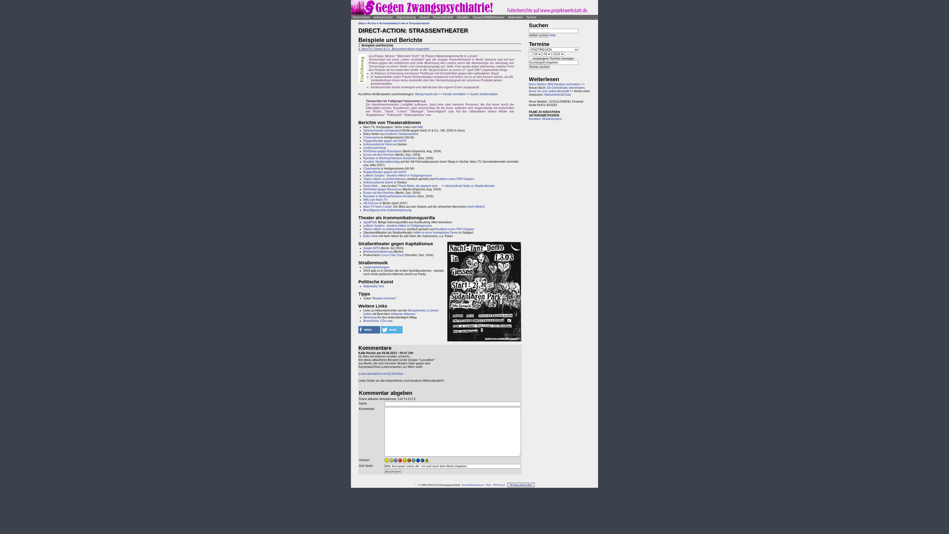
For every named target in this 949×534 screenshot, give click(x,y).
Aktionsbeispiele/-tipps (392, 23)
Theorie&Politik (443, 17)
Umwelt (424, 17)
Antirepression (383, 17)
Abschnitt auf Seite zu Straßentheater (470, 186)
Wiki (420, 127)
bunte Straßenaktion (484, 94)
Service (531, 17)
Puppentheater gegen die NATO (384, 141)
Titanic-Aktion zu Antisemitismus (384, 179)
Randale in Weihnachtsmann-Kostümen (390, 158)
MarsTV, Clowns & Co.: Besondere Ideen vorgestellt (395, 49)
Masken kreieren (384, 298)
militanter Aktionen (403, 314)
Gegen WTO (371, 248)
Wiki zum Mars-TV (375, 199)
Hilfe (553, 35)
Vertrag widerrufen (521, 485)
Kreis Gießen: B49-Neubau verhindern (555, 84)
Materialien (515, 17)
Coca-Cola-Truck (392, 255)
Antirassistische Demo (378, 144)
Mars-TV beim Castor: (377, 206)
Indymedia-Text (373, 286)
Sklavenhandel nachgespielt (382, 130)
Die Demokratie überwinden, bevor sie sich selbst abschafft (557, 89)
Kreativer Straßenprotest (545, 119)
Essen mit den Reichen (378, 154)
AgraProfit (370, 222)
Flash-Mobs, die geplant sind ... (419, 186)
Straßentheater (419, 23)
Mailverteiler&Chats (557, 94)
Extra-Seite (370, 236)
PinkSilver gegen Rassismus (382, 151)
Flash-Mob (370, 186)
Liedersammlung (374, 148)
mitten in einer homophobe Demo (435, 232)
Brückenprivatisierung (378, 251)
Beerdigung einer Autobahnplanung (387, 210)
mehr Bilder (476, 206)
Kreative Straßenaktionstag (381, 161)
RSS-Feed (499, 485)
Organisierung (406, 17)
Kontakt (466, 485)
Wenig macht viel (426, 94)
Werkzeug (370, 317)
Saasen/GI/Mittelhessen (488, 17)
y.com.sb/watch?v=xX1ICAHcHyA (380, 374)
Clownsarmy (371, 137)
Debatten (463, 17)
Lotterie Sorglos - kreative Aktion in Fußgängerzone (397, 175)
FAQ (488, 485)
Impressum (477, 485)
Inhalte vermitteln (454, 94)
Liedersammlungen (376, 267)
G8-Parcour (371, 203)
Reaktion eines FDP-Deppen (454, 179)
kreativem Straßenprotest (401, 134)
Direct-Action (361, 17)
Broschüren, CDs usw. (378, 321)
